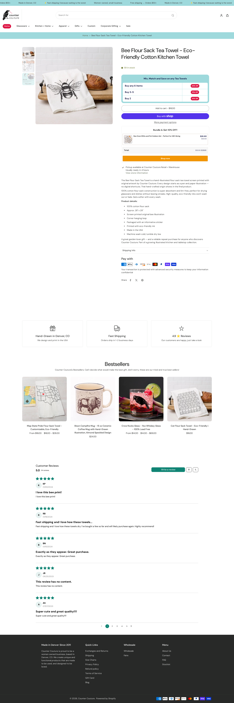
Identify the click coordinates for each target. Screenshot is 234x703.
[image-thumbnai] (28, 53)
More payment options (165, 122)
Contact (166, 655)
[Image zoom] (74, 85)
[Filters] (189, 469)
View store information (137, 173)
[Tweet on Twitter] (136, 280)
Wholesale (129, 651)
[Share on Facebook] (130, 280)
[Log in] (221, 15)
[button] (165, 108)
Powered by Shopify (106, 698)
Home (85, 35)
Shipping (89, 655)
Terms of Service (93, 673)
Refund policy (92, 669)
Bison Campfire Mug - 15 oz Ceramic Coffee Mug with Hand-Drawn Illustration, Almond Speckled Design (92, 429)
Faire (126, 655)
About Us (166, 651)
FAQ (164, 660)
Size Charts (90, 660)
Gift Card (89, 678)
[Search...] (173, 15)
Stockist (166, 664)
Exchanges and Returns (96, 651)
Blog (87, 682)
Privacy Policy (92, 664)
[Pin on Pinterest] (142, 280)
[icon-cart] (227, 15)
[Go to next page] (132, 626)
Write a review (168, 469)
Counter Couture (86, 698)
